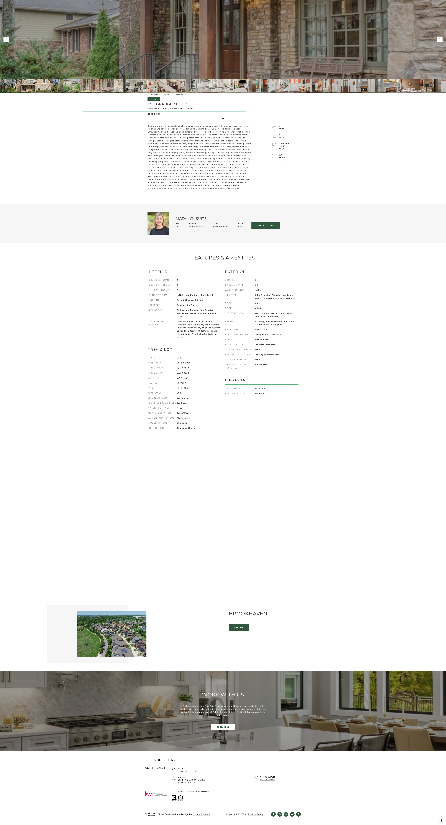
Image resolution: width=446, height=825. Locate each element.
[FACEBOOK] (273, 814)
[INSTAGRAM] (279, 814)
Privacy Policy (255, 814)
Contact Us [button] (223, 727)
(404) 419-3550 (197, 226)
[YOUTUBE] (292, 814)
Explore (239, 627)
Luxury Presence (201, 814)
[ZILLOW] (298, 814)
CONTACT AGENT (265, 226)
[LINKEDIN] (286, 814)
